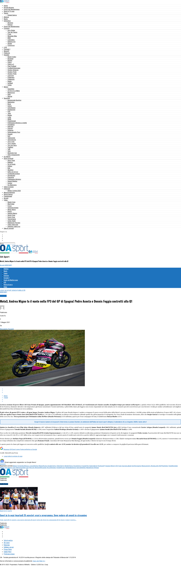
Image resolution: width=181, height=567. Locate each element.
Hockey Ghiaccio (13, 70)
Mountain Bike (12, 36)
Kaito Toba (168, 466)
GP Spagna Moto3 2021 (111, 466)
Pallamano (11, 77)
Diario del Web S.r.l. (39, 561)
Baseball (10, 59)
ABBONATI (8, 265)
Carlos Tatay (56, 466)
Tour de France (12, 32)
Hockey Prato (12, 74)
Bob (9, 168)
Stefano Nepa (85, 468)
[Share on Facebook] (92, 389)
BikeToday (11, 204)
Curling (10, 183)
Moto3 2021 (12, 468)
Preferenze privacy (9, 554)
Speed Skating (12, 181)
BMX (9, 38)
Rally (9, 94)
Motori (6, 87)
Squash (10, 134)
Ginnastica (7, 21)
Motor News (12, 209)
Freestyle (11, 177)
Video (6, 200)
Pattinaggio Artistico (14, 179)
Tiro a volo (11, 142)
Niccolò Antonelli (35, 468)
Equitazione (11, 110)
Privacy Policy (8, 549)
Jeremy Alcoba (150, 466)
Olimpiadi (7, 189)
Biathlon (10, 162)
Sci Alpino (7, 157)
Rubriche (10, 126)
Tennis (6, 13)
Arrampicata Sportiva (14, 100)
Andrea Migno (38, 466)
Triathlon (10, 147)
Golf (9, 111)
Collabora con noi (9, 547)
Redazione (7, 545)
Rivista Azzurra (9, 7)
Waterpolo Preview (14, 223)
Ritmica (10, 25)
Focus (10, 206)
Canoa (10, 106)
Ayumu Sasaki (47, 466)
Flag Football (12, 66)
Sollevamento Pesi (14, 132)
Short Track (11, 160)
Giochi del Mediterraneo (12, 9)
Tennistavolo (12, 140)
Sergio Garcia (76, 468)
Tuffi (9, 149)
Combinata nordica (14, 174)
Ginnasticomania (13, 208)
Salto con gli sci (13, 172)
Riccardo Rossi (46, 468)
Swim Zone (11, 217)
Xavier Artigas (94, 468)
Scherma (10, 130)
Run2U (10, 211)
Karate (10, 115)
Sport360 (7, 98)
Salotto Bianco (12, 213)
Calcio (10, 62)
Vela (9, 151)
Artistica (10, 23)
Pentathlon (11, 125)
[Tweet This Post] (92, 391)
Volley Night (12, 221)
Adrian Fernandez (18, 466)
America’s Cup (12, 153)
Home (6, 6)
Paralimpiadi (12, 121)
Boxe (9, 104)
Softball (10, 83)
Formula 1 (7, 49)
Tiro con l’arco (12, 145)
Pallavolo (7, 53)
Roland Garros (12, 15)
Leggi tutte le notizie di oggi (13, 456)
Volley (10, 85)
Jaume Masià (141, 466)
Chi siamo (7, 543)
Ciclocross (11, 45)
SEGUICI (3, 464)
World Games (8, 194)
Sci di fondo (11, 164)
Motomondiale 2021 (23, 468)
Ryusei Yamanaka (66, 468)
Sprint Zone (11, 215)
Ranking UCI (11, 42)
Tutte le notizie (9, 187)
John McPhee (160, 466)
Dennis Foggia (81, 466)
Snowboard (11, 175)
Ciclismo (7, 28)
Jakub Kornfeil (132, 466)
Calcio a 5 (11, 64)
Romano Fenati (55, 468)
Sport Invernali (8, 158)
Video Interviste (13, 225)
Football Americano (14, 68)
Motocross (11, 93)
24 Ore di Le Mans (14, 91)
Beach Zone (11, 202)
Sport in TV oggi (9, 11)
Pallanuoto (11, 79)
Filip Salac (89, 466)
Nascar (10, 96)
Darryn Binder (64, 466)
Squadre (6, 55)
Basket (10, 60)
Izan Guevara (123, 466)
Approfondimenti (9, 192)
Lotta (9, 117)
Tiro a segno (12, 143)
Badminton (11, 102)
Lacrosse (11, 76)
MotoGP (6, 51)
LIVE (5, 47)
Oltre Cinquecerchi (14, 155)
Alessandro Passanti (7, 329)
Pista (9, 34)
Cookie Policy (7, 552)
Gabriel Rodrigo (98, 466)
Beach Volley (12, 57)
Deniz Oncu (72, 466)
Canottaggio (11, 108)
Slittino (10, 166)
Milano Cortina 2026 (14, 191)
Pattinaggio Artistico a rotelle (17, 123)
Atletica (6, 17)
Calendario (11, 40)
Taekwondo (11, 138)
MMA (9, 119)
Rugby (10, 81)
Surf (9, 136)
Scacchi (10, 128)
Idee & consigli (9, 228)
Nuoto (6, 19)
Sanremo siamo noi (14, 226)
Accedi (6, 198)
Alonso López (29, 466)
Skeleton (10, 170)
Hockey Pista (12, 72)
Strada (10, 43)
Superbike (11, 89)
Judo (9, 113)
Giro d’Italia (11, 30)
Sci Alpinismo (12, 185)
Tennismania (12, 219)
